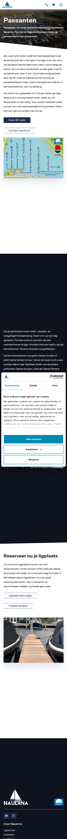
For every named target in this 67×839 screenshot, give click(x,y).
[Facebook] (7, 816)
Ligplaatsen (9, 830)
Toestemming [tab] (12, 385)
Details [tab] (33, 385)
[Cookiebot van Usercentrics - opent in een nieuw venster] (49, 377)
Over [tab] (55, 385)
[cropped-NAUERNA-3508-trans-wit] (16, 797)
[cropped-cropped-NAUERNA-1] (7, 4)
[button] (61, 5)
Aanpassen (32, 449)
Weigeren (33, 459)
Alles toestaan (33, 439)
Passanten (9, 834)
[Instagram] (14, 816)
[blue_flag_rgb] (59, 802)
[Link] (46, 4)
